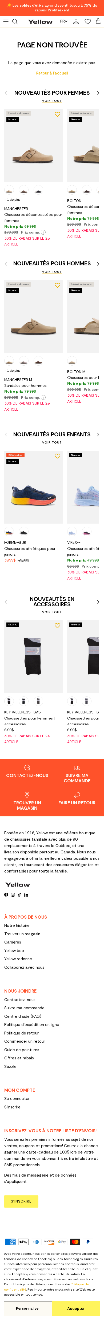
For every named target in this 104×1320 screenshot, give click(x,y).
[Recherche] (17, 21)
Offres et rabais (19, 1058)
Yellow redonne (18, 959)
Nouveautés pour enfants (52, 434)
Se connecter (17, 1098)
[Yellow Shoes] (40, 21)
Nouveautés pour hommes (52, 263)
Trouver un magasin (22, 934)
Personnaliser (28, 1308)
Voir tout (52, 101)
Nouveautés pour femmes (52, 93)
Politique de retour (21, 1033)
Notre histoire (17, 925)
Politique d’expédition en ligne (31, 1024)
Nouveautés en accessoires (52, 602)
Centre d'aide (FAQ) (22, 1016)
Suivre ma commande (24, 1008)
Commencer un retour (24, 1041)
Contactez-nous (19, 999)
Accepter (76, 1308)
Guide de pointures (21, 1050)
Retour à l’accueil (52, 73)
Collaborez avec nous (24, 967)
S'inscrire (12, 1107)
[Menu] (6, 21)
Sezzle (10, 1066)
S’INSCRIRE (21, 1201)
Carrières (12, 942)
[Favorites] (86, 21)
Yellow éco (14, 950)
